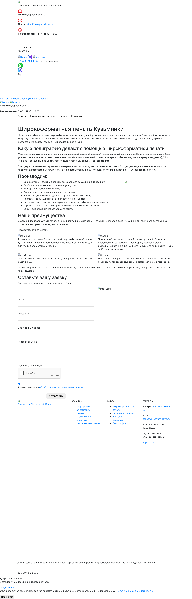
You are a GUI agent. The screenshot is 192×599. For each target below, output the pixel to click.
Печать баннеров (27, 84)
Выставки (115, 84)
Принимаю (7, 596)
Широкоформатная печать (59, 84)
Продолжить (7, 587)
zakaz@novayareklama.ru (39, 24)
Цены (123, 41)
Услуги (170, 84)
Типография (134, 84)
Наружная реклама (91, 84)
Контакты (168, 41)
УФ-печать (118, 416)
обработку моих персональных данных (61, 387)
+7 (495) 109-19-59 (28, 61)
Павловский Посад (35, 404)
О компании (24, 41)
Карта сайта (149, 442)
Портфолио (75, 41)
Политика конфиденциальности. (135, 590)
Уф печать (153, 84)
